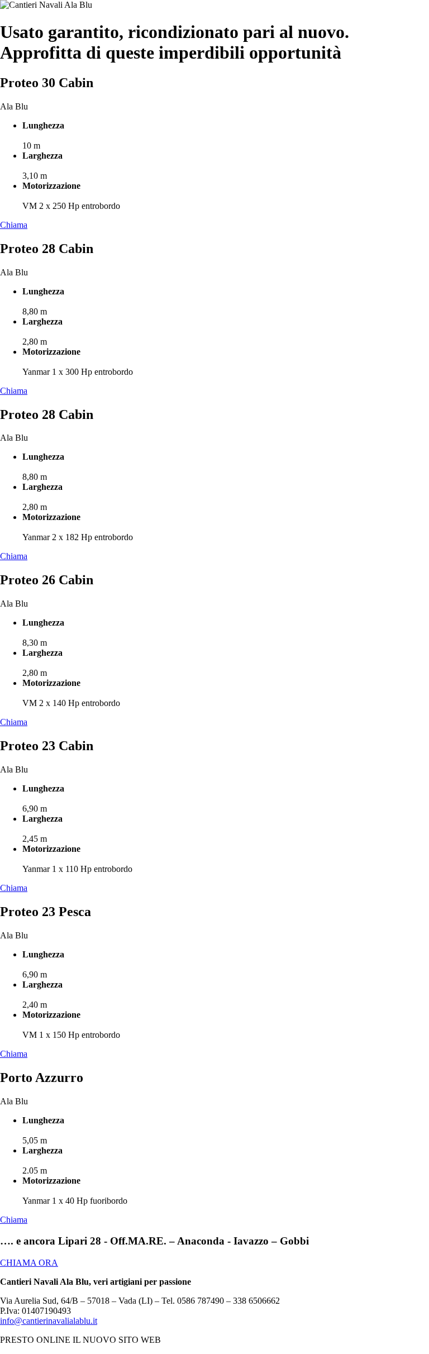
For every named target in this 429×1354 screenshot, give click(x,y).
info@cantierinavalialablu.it (48, 1321)
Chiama (13, 225)
